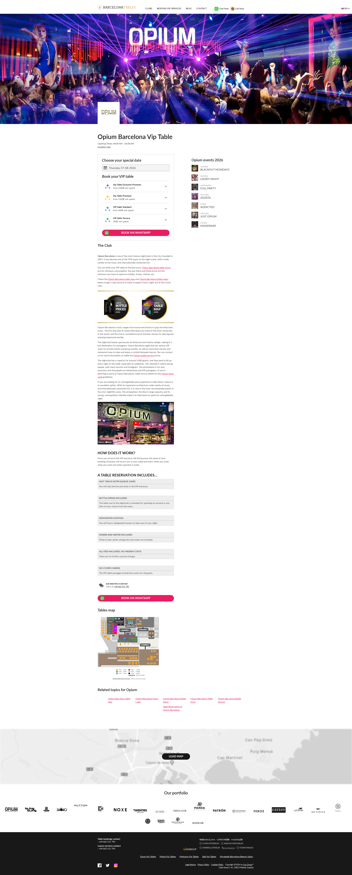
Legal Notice (190, 865)
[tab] (136, 186)
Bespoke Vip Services (169, 8)
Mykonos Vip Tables (189, 857)
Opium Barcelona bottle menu (153, 279)
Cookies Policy (217, 865)
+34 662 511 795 (121, 587)
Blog (189, 8)
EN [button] (346, 8)
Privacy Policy (203, 865)
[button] (136, 186)
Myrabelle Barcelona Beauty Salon (236, 857)
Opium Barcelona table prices (156, 268)
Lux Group (247, 865)
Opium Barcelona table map (121, 279)
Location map (104, 147)
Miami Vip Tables (168, 857)
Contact (201, 8)
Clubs (148, 8)
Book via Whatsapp (135, 232)
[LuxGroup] (190, 849)
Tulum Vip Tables (148, 857)
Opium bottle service (144, 355)
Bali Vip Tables (209, 857)
